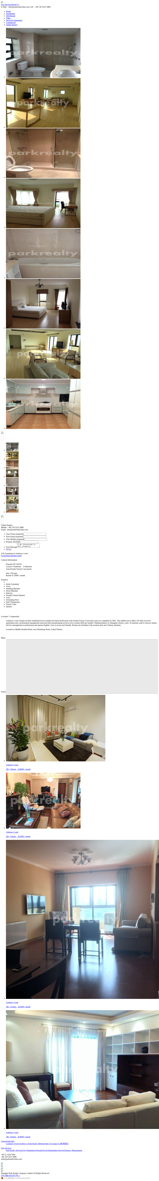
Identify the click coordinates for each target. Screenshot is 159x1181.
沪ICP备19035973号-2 (10, 1176)
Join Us (48, 1144)
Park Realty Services (14, 1150)
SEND (8, 549)
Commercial (11, 22)
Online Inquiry (12, 25)
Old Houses (10, 16)
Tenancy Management (73, 1150)
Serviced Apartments (14, 20)
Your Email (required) (14, 537)
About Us (15, 4)
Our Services (6, 4)
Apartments (10, 14)
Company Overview (14, 1144)
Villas (8, 18)
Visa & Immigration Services (53, 1150)
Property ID (10, 542)
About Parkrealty (7, 1141)
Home (8, 11)
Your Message (11, 547)
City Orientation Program (32, 1150)
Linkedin (12, 556)
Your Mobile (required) (15, 539)
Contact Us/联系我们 (60, 1144)
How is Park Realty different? (33, 1144)
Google (19, 556)
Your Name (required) (14, 534)
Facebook (5, 556)
